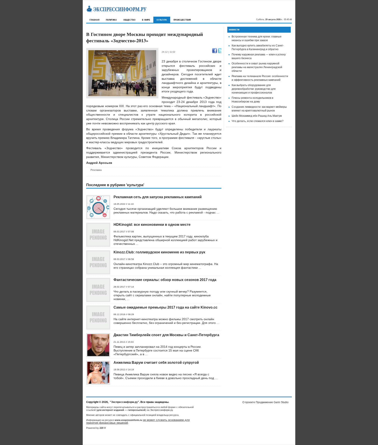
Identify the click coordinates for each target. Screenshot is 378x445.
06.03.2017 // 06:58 (124, 259)
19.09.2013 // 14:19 (124, 369)
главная (94, 19)
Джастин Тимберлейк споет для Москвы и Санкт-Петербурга (166, 335)
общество (129, 19)
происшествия (182, 19)
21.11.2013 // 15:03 (124, 342)
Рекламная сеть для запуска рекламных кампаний (158, 197)
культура (162, 19)
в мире (146, 19)
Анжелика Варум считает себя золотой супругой (156, 362)
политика (111, 19)
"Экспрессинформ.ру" (124, 402)
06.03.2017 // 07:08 (124, 231)
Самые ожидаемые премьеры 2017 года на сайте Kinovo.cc (165, 307)
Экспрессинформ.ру (161, 410)
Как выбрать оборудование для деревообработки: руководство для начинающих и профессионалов (254, 89)
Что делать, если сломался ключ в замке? (258, 121)
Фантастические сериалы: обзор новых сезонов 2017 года (165, 280)
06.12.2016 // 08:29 (124, 314)
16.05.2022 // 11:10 (124, 204)
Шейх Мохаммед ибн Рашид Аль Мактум (257, 115)
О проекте (248, 402)
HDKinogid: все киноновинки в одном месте (152, 224)
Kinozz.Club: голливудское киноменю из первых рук (159, 252)
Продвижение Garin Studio (272, 402)
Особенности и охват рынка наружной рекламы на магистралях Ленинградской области (257, 67)
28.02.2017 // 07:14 (124, 287)
